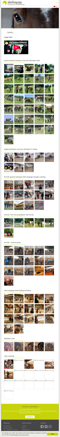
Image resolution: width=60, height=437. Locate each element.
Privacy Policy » (26, 430)
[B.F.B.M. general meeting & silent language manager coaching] (8, 185)
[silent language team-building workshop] (8, 298)
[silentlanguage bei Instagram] (50, 427)
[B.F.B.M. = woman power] (8, 250)
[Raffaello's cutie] (8, 346)
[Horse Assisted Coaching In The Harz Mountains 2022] (8, 68)
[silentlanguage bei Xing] (47, 427)
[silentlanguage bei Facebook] (43, 427)
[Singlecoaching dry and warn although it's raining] (8, 157)
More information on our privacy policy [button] (19, 434)
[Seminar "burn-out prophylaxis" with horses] (8, 223)
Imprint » (24, 426)
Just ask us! (30, 417)
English (56, 6)
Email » (24, 428)
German (54, 6)
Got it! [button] (52, 434)
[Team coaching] (8, 364)
